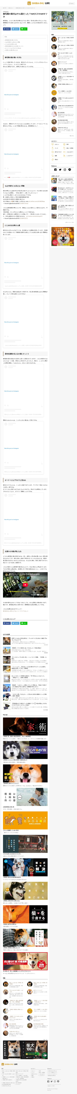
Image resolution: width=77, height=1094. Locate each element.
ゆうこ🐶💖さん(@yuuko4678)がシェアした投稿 (16, 177)
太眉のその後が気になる (11, 50)
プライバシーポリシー (52, 1074)
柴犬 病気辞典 (18, 1082)
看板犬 (56, 159)
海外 (68, 144)
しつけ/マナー (70, 155)
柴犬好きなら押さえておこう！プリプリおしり (15, 611)
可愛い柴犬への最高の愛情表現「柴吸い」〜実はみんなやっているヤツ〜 (66, 179)
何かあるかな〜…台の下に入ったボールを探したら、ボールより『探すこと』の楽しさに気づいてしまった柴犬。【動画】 (66, 188)
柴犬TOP (4, 8)
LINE (24, 29)
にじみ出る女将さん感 (11, 44)
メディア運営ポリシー (52, 1072)
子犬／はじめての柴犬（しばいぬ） (8, 1074)
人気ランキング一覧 (69, 222)
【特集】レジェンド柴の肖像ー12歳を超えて (8, 1077)
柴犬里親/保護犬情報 (6, 1084)
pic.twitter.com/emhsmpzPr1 (34, 216)
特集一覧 (45, 1039)
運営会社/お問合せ (52, 1075)
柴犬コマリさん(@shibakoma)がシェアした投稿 (15, 543)
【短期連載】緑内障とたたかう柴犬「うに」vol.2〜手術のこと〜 (66, 215)
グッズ (56, 148)
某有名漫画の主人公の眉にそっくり (14, 46)
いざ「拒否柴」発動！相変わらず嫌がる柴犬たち (66, 206)
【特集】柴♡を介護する (7, 1079)
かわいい (12, 8)
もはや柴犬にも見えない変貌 (12, 42)
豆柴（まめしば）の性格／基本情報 (22, 1071)
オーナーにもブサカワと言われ (13, 48)
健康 (56, 155)
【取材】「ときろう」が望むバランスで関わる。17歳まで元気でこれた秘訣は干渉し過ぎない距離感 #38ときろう (66, 197)
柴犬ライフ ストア (19, 1073)
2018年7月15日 (24, 203)
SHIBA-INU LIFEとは (6, 1085)
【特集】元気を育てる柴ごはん (8, 1082)
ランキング (18, 1084)
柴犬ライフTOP (51, 1085)
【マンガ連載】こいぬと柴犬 (22, 1075)
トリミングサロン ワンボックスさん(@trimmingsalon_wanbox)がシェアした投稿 (23, 118)
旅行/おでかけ (58, 152)
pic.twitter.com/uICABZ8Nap (36, 201)
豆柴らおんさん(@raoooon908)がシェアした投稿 (16, 414)
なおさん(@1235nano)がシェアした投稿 (14, 286)
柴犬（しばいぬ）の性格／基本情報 (8, 1071)
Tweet (16, 29)
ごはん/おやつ (70, 152)
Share (7, 29)
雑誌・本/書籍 (70, 148)
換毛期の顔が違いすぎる (11, 40)
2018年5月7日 (24, 218)
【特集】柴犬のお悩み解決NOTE (21, 1080)
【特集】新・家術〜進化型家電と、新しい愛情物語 (22, 1077)
